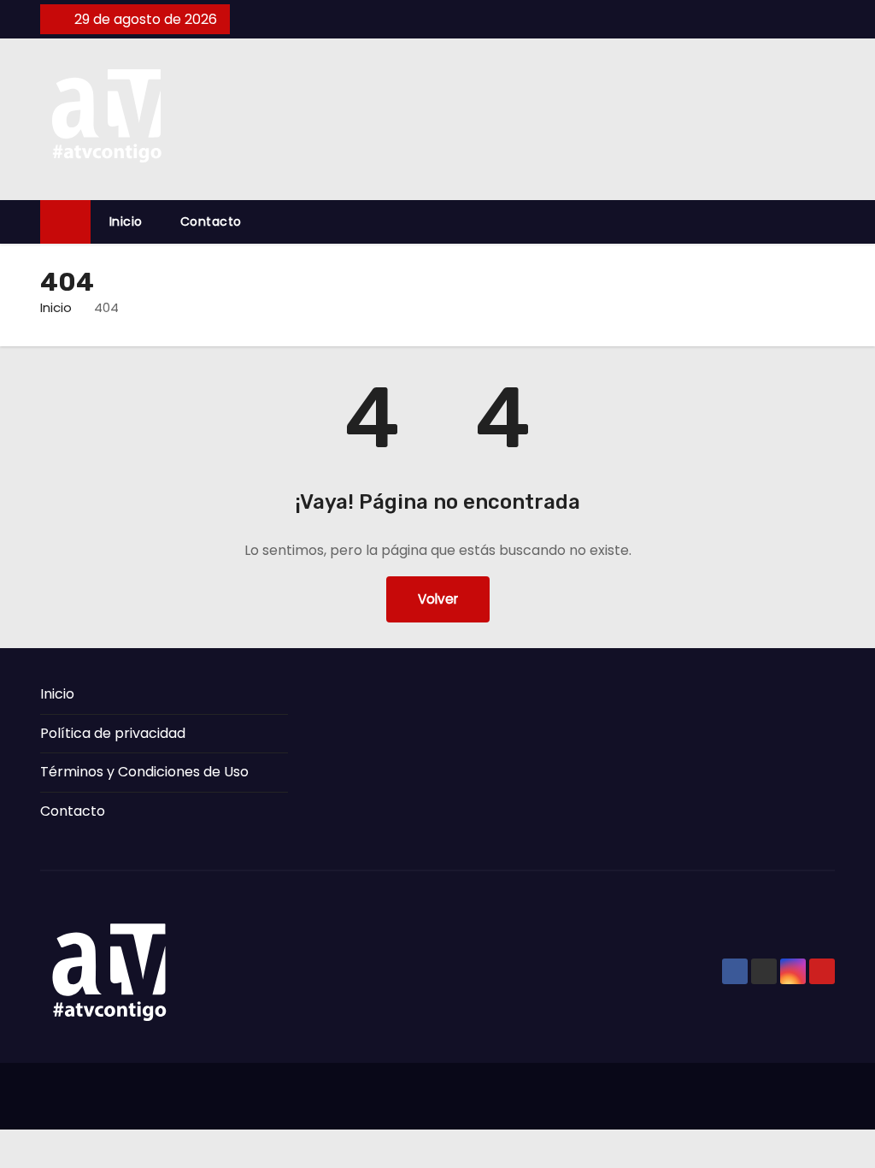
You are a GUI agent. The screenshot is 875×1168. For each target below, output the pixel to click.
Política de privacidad (112, 733)
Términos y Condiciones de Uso (144, 772)
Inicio (126, 221)
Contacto (211, 221)
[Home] (65, 222)
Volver (438, 599)
